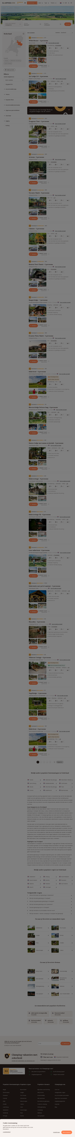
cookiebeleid (6, 1132)
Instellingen (56, 1132)
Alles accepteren (67, 1132)
